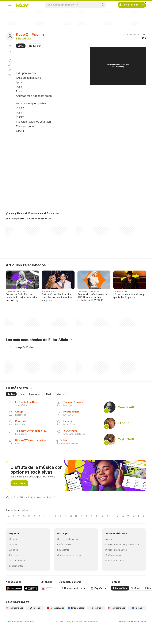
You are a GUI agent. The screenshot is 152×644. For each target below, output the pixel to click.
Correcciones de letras (69, 555)
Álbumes (13, 550)
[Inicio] (7, 497)
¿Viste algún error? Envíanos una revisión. (29, 218)
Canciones (14, 539)
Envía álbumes (64, 544)
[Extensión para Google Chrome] (48, 588)
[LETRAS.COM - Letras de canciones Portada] (22, 5)
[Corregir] (9, 70)
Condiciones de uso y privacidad (122, 544)
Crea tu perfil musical (68, 539)
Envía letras (63, 550)
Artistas (13, 544)
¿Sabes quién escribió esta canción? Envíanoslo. (32, 213)
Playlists (13, 555)
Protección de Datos (116, 550)
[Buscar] (103, 5)
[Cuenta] (143, 5)
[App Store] (31, 588)
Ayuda (108, 539)
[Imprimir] (9, 65)
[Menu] (10, 5)
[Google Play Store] (14, 588)
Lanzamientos (16, 566)
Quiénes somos (113, 555)
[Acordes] (9, 60)
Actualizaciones (17, 560)
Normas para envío (115, 560)
